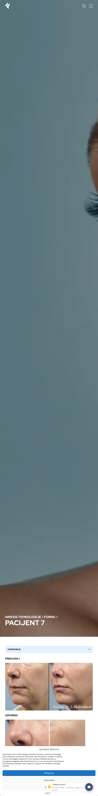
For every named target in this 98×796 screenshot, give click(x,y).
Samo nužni (49, 780)
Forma (49, 617)
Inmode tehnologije (23, 617)
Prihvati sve (49, 773)
